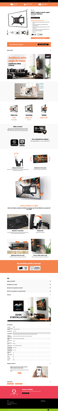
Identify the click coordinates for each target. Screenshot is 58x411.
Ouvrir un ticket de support (25, 393)
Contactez (8, 400)
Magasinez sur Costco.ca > (35, 17)
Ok (48, 409)
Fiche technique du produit (18, 383)
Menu (49, 1)
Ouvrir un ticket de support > (43, 44)
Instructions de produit (10, 383)
